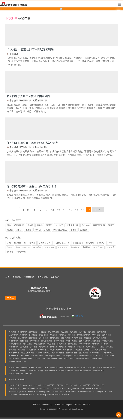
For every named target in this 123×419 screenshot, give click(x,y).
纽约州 (32, 242)
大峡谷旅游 (67, 349)
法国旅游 (95, 343)
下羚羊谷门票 (84, 385)
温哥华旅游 (27, 343)
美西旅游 (73, 331)
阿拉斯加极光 (71, 352)
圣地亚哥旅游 (84, 340)
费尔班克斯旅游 (99, 337)
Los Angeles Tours (52, 355)
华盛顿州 (75, 247)
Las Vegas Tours (69, 355)
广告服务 (56, 404)
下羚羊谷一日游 (98, 385)
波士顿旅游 (101, 331)
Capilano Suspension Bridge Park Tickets (95, 391)
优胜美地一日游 (27, 352)
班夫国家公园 (25, 100)
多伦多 (19, 229)
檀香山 (38, 229)
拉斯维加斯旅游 (83, 334)
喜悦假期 (21, 379)
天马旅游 (71, 334)
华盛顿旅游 (13, 334)
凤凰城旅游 (96, 340)
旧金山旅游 (43, 334)
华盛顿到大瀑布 (56, 367)
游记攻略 (55, 276)
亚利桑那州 (78, 242)
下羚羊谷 (73, 385)
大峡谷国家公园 (60, 229)
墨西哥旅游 (42, 276)
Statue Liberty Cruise (17, 391)
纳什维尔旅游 (59, 340)
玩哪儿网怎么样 (15, 385)
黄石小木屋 (42, 349)
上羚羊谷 (37, 385)
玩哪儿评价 (27, 385)
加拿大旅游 (29, 276)
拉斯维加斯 (19, 225)
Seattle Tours (14, 358)
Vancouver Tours (82, 358)
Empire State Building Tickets (39, 391)
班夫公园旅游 (98, 370)
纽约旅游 (91, 331)
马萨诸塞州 (21, 251)
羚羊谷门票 (88, 349)
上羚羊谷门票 (48, 385)
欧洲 (110, 242)
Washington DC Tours (105, 355)
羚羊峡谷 (86, 225)
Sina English (67, 404)
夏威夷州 (90, 242)
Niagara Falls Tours (76, 388)
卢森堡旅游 (31, 349)
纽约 (9, 225)
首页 (7, 276)
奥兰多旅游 (43, 337)
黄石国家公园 (99, 225)
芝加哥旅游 (106, 334)
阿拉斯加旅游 (77, 337)
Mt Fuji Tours (14, 388)
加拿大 (10, 247)
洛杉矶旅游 (33, 334)
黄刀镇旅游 (72, 343)
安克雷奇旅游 (46, 340)
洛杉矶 (30, 225)
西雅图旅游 (96, 334)
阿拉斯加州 (49, 247)
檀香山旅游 (65, 337)
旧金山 (40, 225)
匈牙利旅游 (90, 346)
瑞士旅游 (12, 349)
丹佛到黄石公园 (51, 370)
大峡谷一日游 (14, 352)
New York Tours (37, 355)
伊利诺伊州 (98, 247)
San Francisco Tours (85, 355)
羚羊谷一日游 (100, 349)
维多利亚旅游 (84, 343)
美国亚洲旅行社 (96, 352)
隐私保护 (86, 404)
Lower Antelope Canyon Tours (33, 388)
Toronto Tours (96, 358)
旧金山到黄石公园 (88, 367)
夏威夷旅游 (54, 337)
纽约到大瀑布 (14, 367)
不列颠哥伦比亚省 (61, 242)
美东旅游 (64, 331)
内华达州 (101, 242)
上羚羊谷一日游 (62, 385)
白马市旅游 (61, 343)
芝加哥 (47, 229)
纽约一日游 (108, 352)
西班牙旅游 (13, 346)
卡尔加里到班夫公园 (83, 370)
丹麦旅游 (71, 346)
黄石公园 (82, 331)
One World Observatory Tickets (21, 394)
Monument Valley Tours (56, 388)
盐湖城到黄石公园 (66, 370)
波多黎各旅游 (53, 331)
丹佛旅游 (12, 337)
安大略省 (37, 247)
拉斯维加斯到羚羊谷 (35, 370)
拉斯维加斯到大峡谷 (17, 370)
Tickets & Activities (93, 388)
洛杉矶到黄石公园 (71, 367)
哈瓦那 (73, 229)
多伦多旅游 (51, 343)
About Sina (46, 404)
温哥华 (49, 225)
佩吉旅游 (88, 337)
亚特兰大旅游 (71, 340)
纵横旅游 (53, 334)
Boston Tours (26, 358)
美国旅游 (16, 276)
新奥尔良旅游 (107, 340)
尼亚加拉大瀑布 (54, 349)
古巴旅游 (42, 331)
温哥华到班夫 (14, 373)
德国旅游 (53, 346)
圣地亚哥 (84, 229)
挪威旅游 (109, 346)
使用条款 (77, 404)
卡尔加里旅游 (39, 343)
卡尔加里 (13, 53)
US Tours (25, 355)
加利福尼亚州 (20, 242)
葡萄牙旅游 (43, 346)
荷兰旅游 (104, 343)
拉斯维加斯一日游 (43, 352)
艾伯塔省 (86, 247)
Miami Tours (69, 358)
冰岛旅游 (100, 346)
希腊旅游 (80, 346)
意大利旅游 (24, 346)
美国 (9, 242)
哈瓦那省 (110, 247)
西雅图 (28, 229)
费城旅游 (23, 334)
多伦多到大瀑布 (27, 367)
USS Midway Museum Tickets (48, 394)
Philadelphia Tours (54, 358)
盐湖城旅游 (22, 337)
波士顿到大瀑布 (42, 367)
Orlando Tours (39, 358)
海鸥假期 (62, 334)
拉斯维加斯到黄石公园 (106, 367)
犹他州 (10, 251)
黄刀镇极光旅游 (58, 352)
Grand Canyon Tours (17, 361)
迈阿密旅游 (33, 337)
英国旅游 (34, 346)
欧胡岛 (111, 225)
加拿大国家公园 (23, 247)
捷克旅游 (21, 349)
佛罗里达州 (63, 247)
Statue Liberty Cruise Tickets (64, 391)
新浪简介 (36, 404)
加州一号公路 (14, 355)
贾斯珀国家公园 (40, 100)
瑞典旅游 (62, 346)
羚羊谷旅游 (78, 349)
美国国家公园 (44, 242)
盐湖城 (10, 229)
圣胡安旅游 (83, 352)
